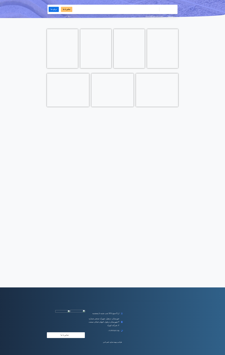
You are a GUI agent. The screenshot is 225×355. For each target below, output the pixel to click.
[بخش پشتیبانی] (170, 295)
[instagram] (58, 16)
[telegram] (55, 16)
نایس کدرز (106, 342)
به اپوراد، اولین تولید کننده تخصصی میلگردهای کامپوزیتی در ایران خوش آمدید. (152, 2)
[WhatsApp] (51, 16)
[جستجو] (50, 2)
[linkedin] (62, 16)
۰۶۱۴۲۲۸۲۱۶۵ (61, 5)
